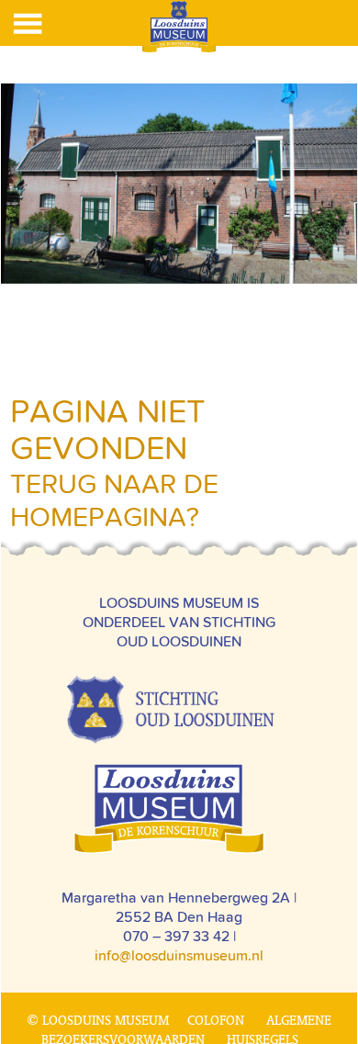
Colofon (215, 1020)
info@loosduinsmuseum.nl (179, 955)
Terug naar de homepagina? (114, 500)
